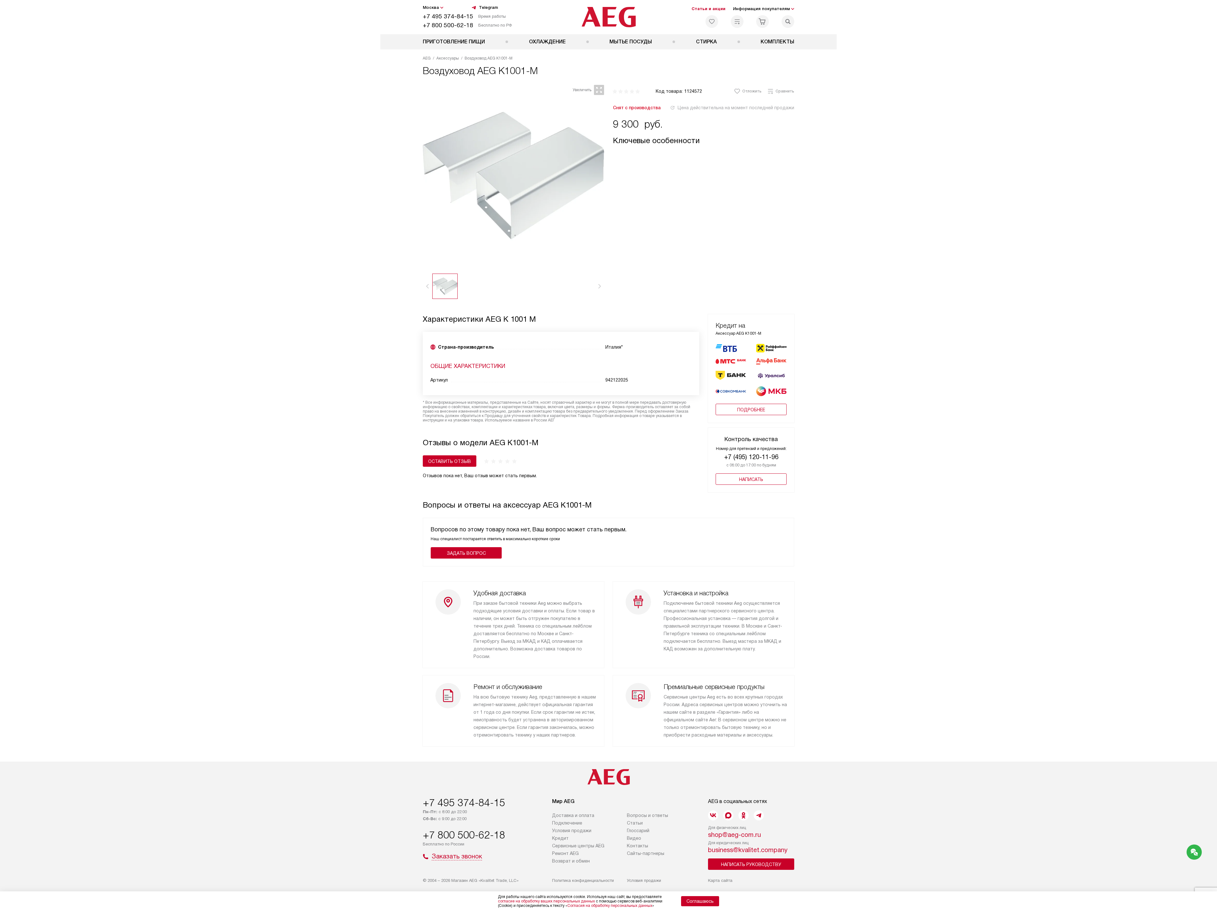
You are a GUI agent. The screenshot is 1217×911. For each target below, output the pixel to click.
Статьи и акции (708, 8)
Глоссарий (638, 830)
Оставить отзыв (449, 461)
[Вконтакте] (713, 815)
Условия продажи (571, 830)
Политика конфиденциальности (583, 880)
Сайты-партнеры (645, 853)
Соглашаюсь (700, 901)
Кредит (560, 838)
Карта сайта (720, 880)
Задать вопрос (466, 553)
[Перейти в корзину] (762, 21)
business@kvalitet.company (748, 849)
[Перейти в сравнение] (737, 21)
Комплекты (777, 41)
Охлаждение (547, 41)
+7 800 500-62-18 (448, 25)
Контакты (637, 845)
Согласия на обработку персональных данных (609, 905)
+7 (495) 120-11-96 (751, 456)
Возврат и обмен (571, 861)
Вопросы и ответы (647, 815)
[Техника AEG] (608, 17)
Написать (751, 479)
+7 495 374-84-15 (448, 16)
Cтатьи (635, 823)
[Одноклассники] (743, 815)
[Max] (728, 815)
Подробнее (751, 409)
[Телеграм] (759, 815)
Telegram (488, 7)
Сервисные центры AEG (578, 845)
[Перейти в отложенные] (711, 21)
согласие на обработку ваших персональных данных (546, 901)
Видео (634, 838)
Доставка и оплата (573, 815)
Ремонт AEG (565, 853)
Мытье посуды (630, 41)
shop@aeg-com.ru (734, 834)
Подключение (567, 823)
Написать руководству (751, 864)
